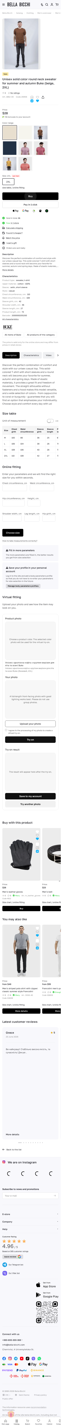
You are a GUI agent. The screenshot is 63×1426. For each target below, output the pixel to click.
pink (40, 148)
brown (40, 132)
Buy (30, 196)
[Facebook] (4, 1358)
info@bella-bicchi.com (13, 1344)
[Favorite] (37, 97)
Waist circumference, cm (42, 483)
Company (7, 1221)
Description (11, 355)
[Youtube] (21, 1358)
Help (4, 1229)
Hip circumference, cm (13, 498)
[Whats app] (39, 1358)
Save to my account (30, 796)
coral (25, 163)
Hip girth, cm (48, 513)
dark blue (9, 148)
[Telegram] (16, 1358)
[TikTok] (27, 1358)
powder (25, 148)
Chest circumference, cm (14, 483)
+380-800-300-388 (11, 1340)
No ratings (15, 93)
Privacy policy (40, 1395)
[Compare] (32, 97)
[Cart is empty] (57, 4)
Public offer (7, 1399)
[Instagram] (10, 1358)
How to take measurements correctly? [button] (19, 541)
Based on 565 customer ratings (15, 1251)
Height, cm (33, 498)
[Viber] (33, 1358)
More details (21, 1011)
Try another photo (30, 804)
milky (25, 132)
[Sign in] (51, 4)
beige (9, 132)
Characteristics (31, 355)
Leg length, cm (31, 513)
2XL (8, 181)
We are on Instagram (22, 1162)
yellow (9, 163)
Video (48, 355)
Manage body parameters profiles (23, 586)
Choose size (13, 532)
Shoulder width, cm (12, 513)
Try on (30, 739)
